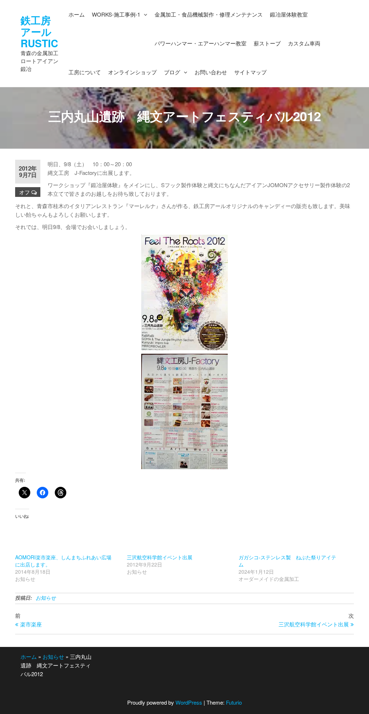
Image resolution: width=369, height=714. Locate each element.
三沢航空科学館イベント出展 (159, 557)
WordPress (188, 702)
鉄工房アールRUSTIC (39, 31)
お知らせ (46, 597)
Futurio (234, 702)
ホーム (29, 656)
